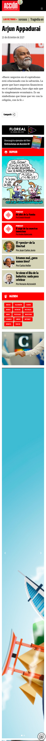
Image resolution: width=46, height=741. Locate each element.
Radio (8, 314)
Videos (8, 305)
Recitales (28, 310)
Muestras (28, 314)
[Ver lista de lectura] (41, 736)
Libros (18, 319)
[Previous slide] (5, 553)
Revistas (17, 310)
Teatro (28, 305)
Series (8, 310)
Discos (18, 324)
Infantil (8, 324)
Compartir (8, 114)
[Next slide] (41, 553)
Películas (17, 314)
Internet (28, 319)
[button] (21, 735)
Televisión (18, 305)
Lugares (9, 319)
